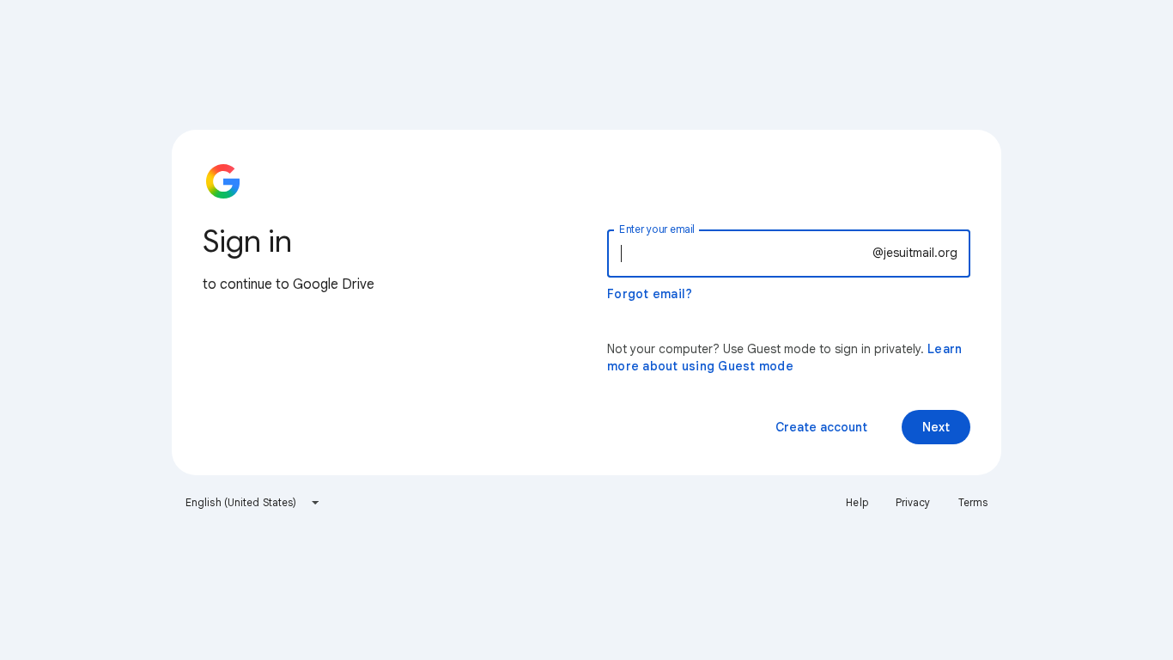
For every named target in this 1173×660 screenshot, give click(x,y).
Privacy (913, 502)
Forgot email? (649, 294)
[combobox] (253, 502)
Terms (973, 502)
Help (856, 502)
